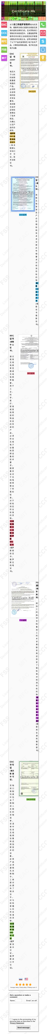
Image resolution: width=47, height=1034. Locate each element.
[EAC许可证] (4, 58)
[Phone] (43, 25)
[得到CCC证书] (23, 212)
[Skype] (43, 41)
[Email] (43, 33)
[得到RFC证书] (31, 370)
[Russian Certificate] (26, 980)
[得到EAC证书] (32, 88)
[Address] (43, 58)
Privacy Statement (17, 1023)
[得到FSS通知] (23, 617)
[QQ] (43, 50)
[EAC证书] (4, 25)
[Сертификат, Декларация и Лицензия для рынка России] (21, 980)
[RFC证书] (4, 41)
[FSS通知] (4, 50)
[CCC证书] (4, 33)
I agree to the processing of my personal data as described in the (23, 1021)
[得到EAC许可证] (31, 796)
